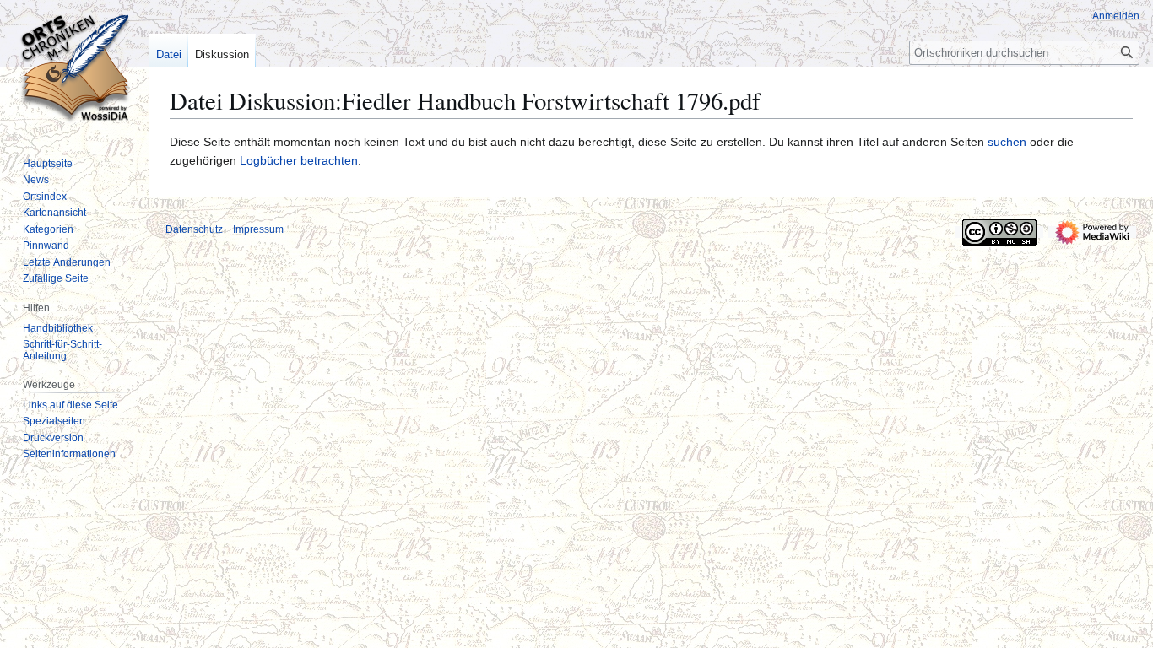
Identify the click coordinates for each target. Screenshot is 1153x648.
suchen (1007, 141)
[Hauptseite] (74, 67)
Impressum (258, 229)
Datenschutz (194, 229)
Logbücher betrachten (299, 160)
